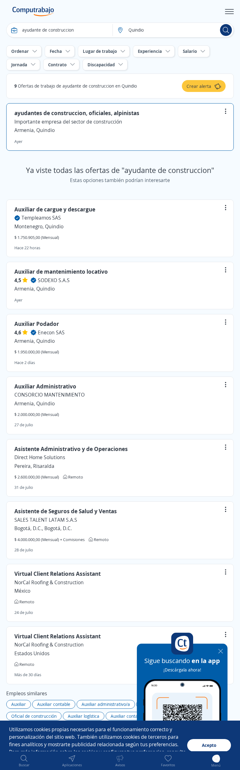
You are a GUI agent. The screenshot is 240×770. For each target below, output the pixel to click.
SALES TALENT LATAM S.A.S (45, 519)
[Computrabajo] (33, 11)
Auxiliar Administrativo (45, 386)
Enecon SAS (51, 332)
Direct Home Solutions (39, 457)
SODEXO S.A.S (54, 280)
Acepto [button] (209, 745)
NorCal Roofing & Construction (49, 582)
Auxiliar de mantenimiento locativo (61, 271)
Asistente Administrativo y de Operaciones (71, 449)
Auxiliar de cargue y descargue (54, 209)
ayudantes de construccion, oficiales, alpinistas (76, 113)
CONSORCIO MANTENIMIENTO (49, 394)
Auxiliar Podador (36, 323)
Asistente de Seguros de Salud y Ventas (65, 511)
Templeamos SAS (41, 217)
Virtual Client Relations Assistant (57, 573)
